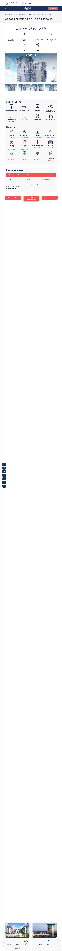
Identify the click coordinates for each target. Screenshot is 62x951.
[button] (7, 68)
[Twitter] (4, 471)
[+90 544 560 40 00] (4, 478)
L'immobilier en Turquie (21, 14)
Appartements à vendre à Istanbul (16, 16)
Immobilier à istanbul (49, 14)
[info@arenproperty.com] (4, 486)
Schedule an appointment (31, 198)
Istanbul (10, 39)
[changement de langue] (30, 3)
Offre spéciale (53, 8)
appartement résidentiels (36, 14)
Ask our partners (13, 198)
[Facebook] (4, 464)
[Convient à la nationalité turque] (27, 925)
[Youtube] (4, 468)
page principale (9, 14)
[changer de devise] (25, 3)
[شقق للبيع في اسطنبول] (31, 67)
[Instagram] (4, 475)
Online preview (49, 198)
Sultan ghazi (10, 40)
